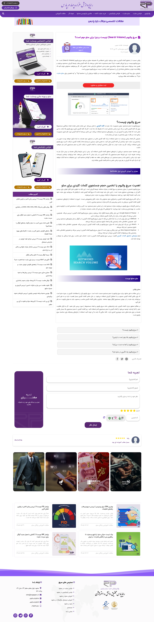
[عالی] (134, 410)
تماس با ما (69, 611)
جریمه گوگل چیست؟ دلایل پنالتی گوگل (38, 255)
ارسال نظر (93, 425)
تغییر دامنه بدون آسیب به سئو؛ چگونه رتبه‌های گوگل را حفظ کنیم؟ (34, 224)
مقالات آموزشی (61, 13)
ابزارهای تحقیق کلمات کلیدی (127, 236)
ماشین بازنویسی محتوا (84, 13)
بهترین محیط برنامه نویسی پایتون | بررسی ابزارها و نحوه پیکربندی (33, 295)
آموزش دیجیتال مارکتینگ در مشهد (61, 600)
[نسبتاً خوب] (124, 410)
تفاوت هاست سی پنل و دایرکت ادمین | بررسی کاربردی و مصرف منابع (33, 287)
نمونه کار (71, 13)
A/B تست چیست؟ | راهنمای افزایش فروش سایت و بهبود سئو (34, 266)
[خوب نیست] (121, 410)
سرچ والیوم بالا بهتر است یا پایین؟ (124, 337)
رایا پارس (147, 13)
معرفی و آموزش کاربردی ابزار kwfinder (124, 171)
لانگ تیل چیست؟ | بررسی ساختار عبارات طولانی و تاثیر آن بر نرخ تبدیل (34, 248)
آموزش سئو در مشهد (65, 596)
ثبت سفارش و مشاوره (98, 85)
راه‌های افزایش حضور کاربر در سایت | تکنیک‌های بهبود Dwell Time (34, 232)
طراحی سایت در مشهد (65, 588)
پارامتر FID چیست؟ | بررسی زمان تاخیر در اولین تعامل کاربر (34, 200)
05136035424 (34, 602)
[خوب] (127, 410)
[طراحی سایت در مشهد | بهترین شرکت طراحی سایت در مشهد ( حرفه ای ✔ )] (33, 58)
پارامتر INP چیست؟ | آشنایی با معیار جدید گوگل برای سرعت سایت (34, 216)
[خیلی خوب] (131, 410)
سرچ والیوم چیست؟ (129, 330)
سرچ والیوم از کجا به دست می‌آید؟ (124, 344)
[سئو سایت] (33, 111)
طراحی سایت (137, 13)
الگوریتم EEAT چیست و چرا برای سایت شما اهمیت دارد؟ (32, 260)
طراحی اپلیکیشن (114, 13)
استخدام (69, 607)
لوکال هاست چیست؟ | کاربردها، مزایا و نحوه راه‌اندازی (33, 280)
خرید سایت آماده (100, 13)
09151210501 (35, 606)
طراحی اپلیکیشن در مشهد (64, 592)
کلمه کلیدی (100, 126)
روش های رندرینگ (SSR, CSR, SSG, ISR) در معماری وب (34, 208)
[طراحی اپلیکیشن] (33, 164)
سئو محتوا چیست (131, 278)
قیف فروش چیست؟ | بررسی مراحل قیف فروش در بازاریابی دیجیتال (35, 240)
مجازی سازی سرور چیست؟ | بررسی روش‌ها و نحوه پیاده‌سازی (35, 274)
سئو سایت (126, 13)
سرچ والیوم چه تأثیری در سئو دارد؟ (124, 352)
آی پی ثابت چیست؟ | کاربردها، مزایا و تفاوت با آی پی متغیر (34, 303)
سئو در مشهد (68, 604)
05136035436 (34, 598)
